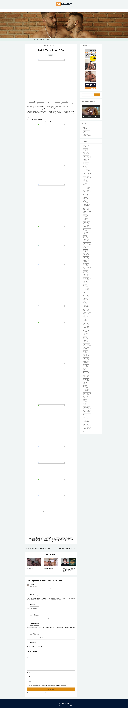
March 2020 (86, 253)
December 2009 (87, 409)
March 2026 (85, 152)
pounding (41, 539)
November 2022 (87, 208)
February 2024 (86, 187)
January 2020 (86, 256)
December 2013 (86, 341)
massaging (35, 539)
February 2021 (86, 237)
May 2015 (85, 317)
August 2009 (86, 414)
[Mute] (95, 116)
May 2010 (85, 402)
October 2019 (86, 260)
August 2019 (86, 263)
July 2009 (85, 416)
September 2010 (87, 396)
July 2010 (85, 399)
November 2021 (86, 225)
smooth (42, 540)
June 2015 (85, 316)
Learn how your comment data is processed (55, 692)
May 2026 (85, 149)
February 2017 (86, 288)
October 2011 (86, 378)
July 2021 (85, 230)
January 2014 (86, 340)
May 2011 (85, 385)
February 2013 (86, 355)
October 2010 (86, 394)
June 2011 (85, 383)
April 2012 (85, 369)
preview (53, 539)
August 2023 (86, 195)
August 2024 (86, 179)
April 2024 (85, 184)
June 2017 (85, 282)
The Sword (85, 134)
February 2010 (86, 406)
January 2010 (86, 407)
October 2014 (86, 327)
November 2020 (87, 242)
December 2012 (86, 358)
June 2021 (85, 232)
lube (32, 539)
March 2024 (86, 186)
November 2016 (86, 292)
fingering (36, 538)
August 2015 (86, 313)
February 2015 (86, 322)
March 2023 (85, 202)
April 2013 (85, 352)
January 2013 (86, 357)
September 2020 (87, 244)
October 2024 (86, 176)
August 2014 (86, 330)
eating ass (31, 538)
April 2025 (85, 167)
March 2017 (85, 287)
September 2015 (87, 312)
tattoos (62, 540)
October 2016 (86, 294)
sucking (58, 540)
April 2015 (85, 319)
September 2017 (87, 278)
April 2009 (85, 420)
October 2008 (86, 428)
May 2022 (85, 216)
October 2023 (86, 193)
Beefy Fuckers (74, 10)
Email (28, 676)
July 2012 (85, 365)
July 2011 (85, 382)
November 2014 (87, 326)
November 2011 (86, 376)
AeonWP (73, 705)
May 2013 (85, 351)
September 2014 (87, 329)
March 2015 (85, 320)
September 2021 (87, 228)
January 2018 (86, 274)
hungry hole (63, 538)
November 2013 (86, 343)
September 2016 (87, 295)
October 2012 (86, 361)
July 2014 (85, 331)
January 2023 (86, 205)
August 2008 (86, 431)
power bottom (47, 539)
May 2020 (85, 250)
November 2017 (87, 275)
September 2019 (87, 261)
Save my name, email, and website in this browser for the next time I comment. (47, 685)
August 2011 (86, 380)
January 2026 (86, 155)
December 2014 (87, 324)
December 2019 (87, 257)
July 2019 (85, 264)
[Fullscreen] (98, 116)
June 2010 (85, 400)
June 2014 (85, 333)
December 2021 (86, 223)
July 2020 (85, 247)
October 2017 (86, 277)
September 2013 (87, 345)
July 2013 (85, 348)
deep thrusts (66, 537)
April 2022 (85, 218)
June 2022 (85, 215)
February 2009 (86, 423)
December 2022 (87, 207)
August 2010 (86, 397)
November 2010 (87, 393)
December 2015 (86, 308)
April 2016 (85, 302)
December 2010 (87, 392)
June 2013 (85, 350)
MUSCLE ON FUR (31, 568)
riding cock (70, 539)
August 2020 (86, 246)
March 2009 (86, 421)
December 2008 (87, 425)
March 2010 (85, 404)
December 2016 (86, 291)
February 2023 (86, 204)
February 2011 (86, 389)
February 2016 (86, 305)
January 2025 (86, 172)
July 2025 (85, 163)
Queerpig (85, 132)
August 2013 (86, 347)
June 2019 (85, 265)
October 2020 (86, 243)
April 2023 (85, 201)
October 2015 (86, 310)
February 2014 (86, 338)
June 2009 (85, 417)
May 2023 (85, 200)
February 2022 (86, 221)
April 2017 (85, 285)
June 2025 (85, 165)
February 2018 (86, 273)
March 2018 (85, 271)
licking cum (72, 538)
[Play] (83, 116)
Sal (34, 540)
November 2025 (87, 158)
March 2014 (85, 337)
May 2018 (85, 268)
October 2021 (86, 226)
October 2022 (86, 209)
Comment (29, 657)
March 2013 (85, 354)
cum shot (60, 537)
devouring (72, 537)
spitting (54, 540)
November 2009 (87, 410)
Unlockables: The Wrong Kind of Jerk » (67, 548)
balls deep (38, 537)
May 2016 (85, 301)
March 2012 (85, 371)
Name (29, 672)
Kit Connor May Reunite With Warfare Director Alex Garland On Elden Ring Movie (68, 570)
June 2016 (85, 299)
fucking (41, 538)
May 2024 (85, 183)
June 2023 (85, 198)
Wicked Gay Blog (87, 135)
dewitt (47, 45)
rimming (32, 540)
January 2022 (86, 222)
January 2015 (86, 323)
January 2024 (86, 188)
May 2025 (85, 166)
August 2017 (86, 280)
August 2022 (86, 212)
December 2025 (87, 156)
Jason (67, 538)
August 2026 (86, 145)
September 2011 (87, 379)
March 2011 (85, 387)
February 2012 (86, 372)
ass (32, 537)
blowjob (43, 537)
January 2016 (86, 306)
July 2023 (85, 197)
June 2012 (85, 366)
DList (84, 127)
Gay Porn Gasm (86, 130)
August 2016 (86, 296)
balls (35, 537)
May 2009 (85, 418)
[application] (91, 111)
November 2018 (87, 267)
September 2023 (87, 194)
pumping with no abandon (61, 539)
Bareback (66, 10)
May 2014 (85, 334)
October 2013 (86, 344)
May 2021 (85, 233)
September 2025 (87, 160)
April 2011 (85, 386)
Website (29, 681)
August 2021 (86, 229)
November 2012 (86, 359)
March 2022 (85, 219)
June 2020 (85, 249)
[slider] (89, 116)
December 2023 (87, 190)
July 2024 (85, 180)
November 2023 (87, 191)
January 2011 (86, 390)
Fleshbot (85, 128)
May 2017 (85, 284)
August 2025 (86, 162)
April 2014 (85, 336)
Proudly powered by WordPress (58, 705)
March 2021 (85, 236)
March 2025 (85, 169)
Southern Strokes (38, 119)
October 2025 (86, 159)
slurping (38, 540)
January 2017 (86, 289)
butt (47, 537)
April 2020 (85, 251)
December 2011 (86, 375)
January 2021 (86, 239)
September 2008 (87, 430)
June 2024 (85, 181)
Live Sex (53, 10)
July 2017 (85, 281)
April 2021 (85, 235)
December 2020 (87, 240)
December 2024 (87, 173)
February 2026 (86, 153)
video (69, 540)
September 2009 (87, 413)
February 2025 (86, 170)
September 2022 (87, 211)
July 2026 (85, 146)
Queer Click (85, 131)
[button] (90, 111)
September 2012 (87, 362)
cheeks (49, 537)
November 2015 (86, 309)
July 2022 (85, 214)
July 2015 (85, 315)
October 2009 (86, 411)
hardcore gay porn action (49, 538)
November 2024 (87, 174)
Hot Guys (59, 10)
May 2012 (85, 368)
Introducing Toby (49, 568)
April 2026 (85, 151)
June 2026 (85, 148)
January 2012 (86, 373)
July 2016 (85, 298)
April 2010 (85, 403)
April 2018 (85, 270)
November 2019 (87, 258)
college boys (55, 537)
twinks (66, 540)
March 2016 (85, 303)
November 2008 (87, 427)
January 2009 (86, 424)
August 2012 (86, 364)
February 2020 (86, 254)
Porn (50, 55)
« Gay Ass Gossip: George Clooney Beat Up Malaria (38, 548)
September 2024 (87, 177)
